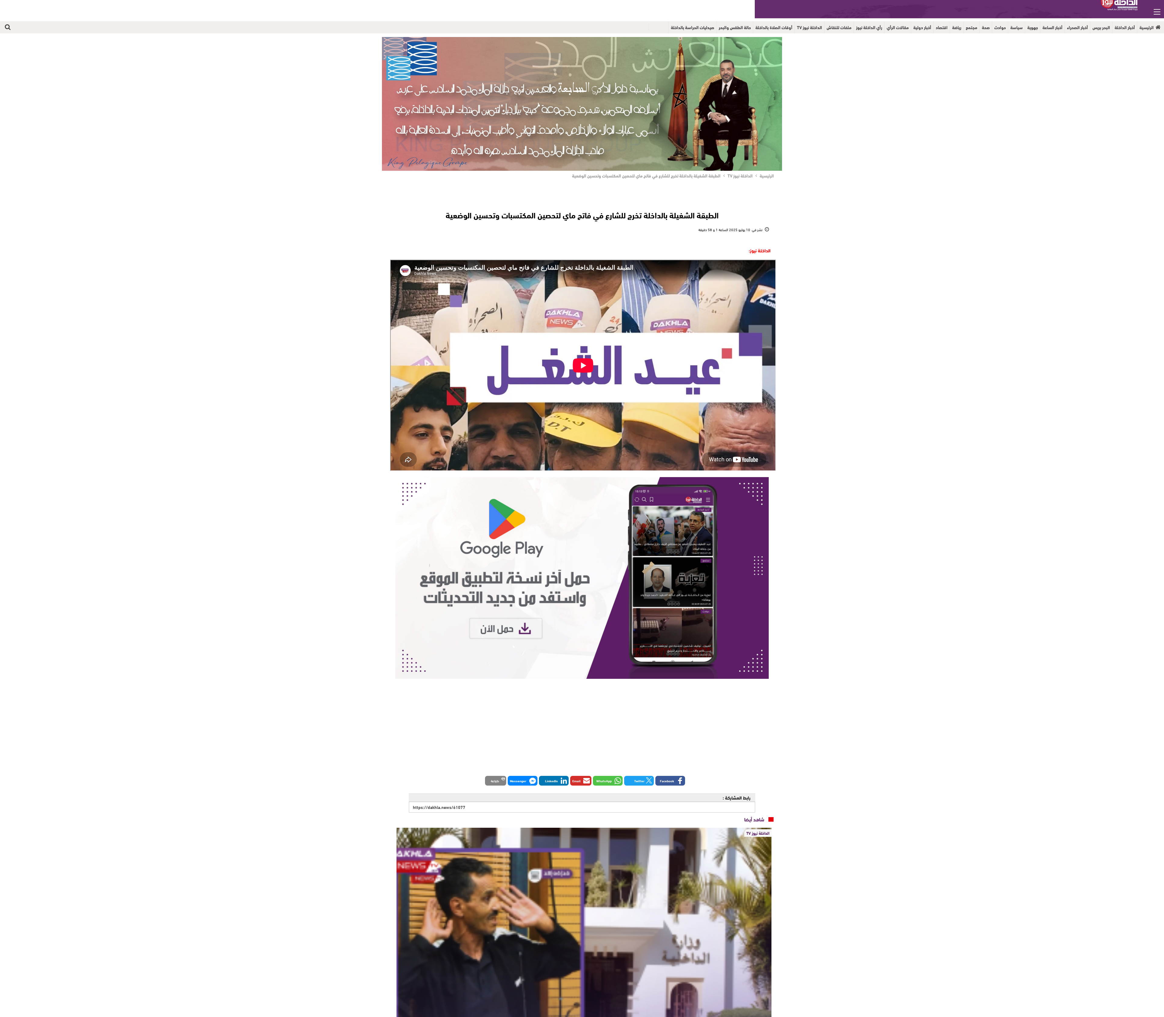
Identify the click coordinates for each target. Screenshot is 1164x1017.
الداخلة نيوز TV (809, 27)
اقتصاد (942, 27)
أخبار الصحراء (1077, 27)
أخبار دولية (922, 27)
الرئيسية (1146, 27)
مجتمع (971, 27)
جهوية (1032, 27)
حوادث (1000, 27)
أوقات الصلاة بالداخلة (773, 27)
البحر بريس (1101, 27)
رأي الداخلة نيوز (869, 27)
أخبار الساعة (1052, 27)
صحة (986, 27)
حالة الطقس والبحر (735, 27)
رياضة (956, 27)
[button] (670, 781)
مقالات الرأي (898, 27)
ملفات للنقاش (839, 27)
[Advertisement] (582, 725)
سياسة (1016, 27)
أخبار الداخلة (1125, 27)
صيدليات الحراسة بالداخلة (692, 27)
